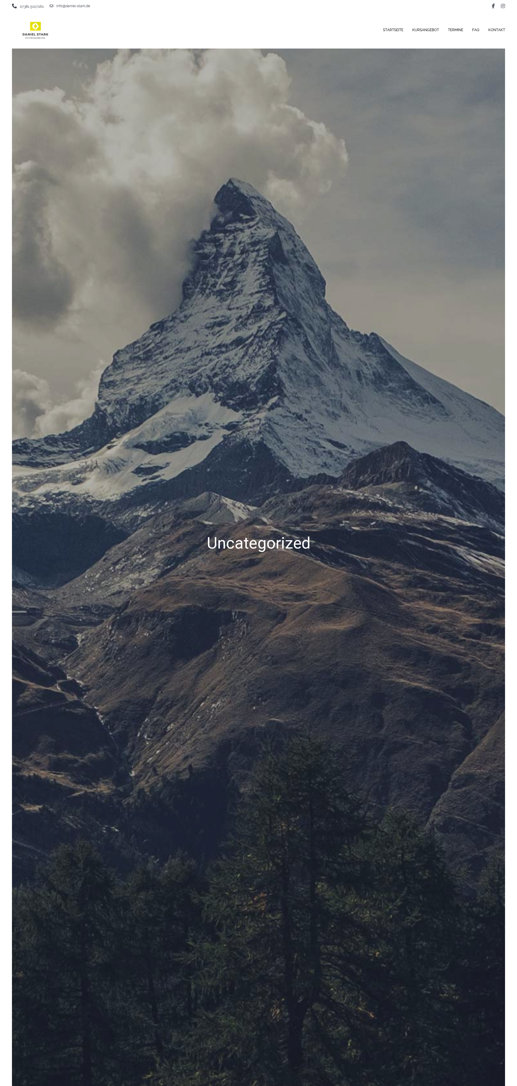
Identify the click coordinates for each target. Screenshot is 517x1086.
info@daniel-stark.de (73, 6)
